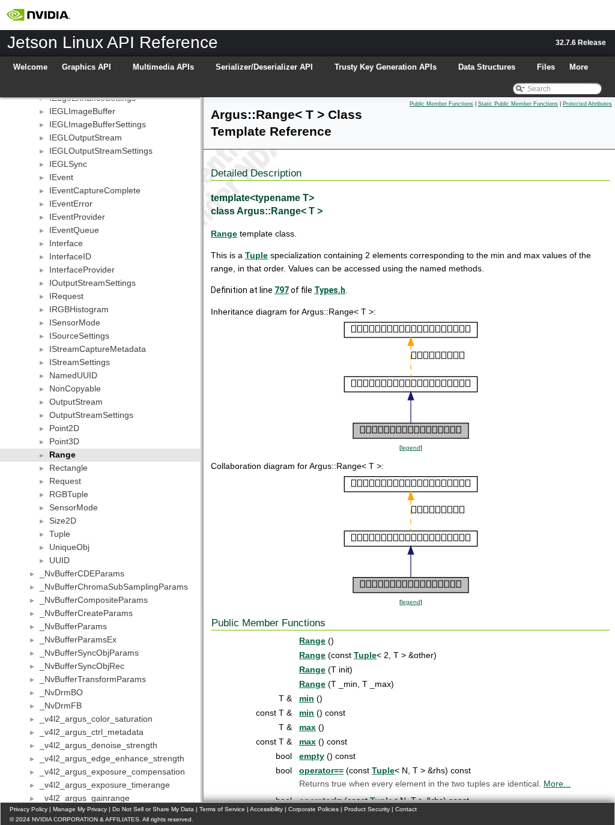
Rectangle (68, 468)
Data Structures (486, 66)
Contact (406, 809)
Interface (66, 243)
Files (546, 66)
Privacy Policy (28, 809)
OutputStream (76, 401)
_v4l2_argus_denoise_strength (98, 745)
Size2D (62, 520)
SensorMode (73, 507)
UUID (59, 560)
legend (410, 447)
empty (311, 756)
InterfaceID (70, 256)
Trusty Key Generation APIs (386, 66)
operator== (321, 770)
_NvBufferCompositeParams (94, 600)
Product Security (367, 809)
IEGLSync (68, 164)
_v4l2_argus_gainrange (85, 798)
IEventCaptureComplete (95, 190)
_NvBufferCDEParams (82, 573)
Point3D (64, 441)
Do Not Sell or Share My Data (153, 809)
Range (62, 454)
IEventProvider (77, 217)
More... (557, 783)
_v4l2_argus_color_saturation (96, 719)
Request (65, 481)
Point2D (64, 428)
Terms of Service (222, 809)
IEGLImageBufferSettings (97, 124)
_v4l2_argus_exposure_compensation (112, 771)
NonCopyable (75, 388)
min (306, 698)
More (578, 66)
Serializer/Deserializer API (264, 66)
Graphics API (86, 66)
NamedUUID (73, 375)
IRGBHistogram (79, 309)
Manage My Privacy (80, 809)
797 (281, 290)
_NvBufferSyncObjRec (82, 666)
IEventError (70, 203)
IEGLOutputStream (85, 137)
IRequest (66, 296)
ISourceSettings (79, 335)
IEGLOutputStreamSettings (101, 151)
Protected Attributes (587, 104)
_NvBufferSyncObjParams (89, 652)
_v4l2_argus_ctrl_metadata (92, 732)
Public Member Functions (441, 104)
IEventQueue (74, 230)
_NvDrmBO (61, 692)
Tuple (59, 534)
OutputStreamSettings (91, 415)
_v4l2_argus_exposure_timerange (105, 785)
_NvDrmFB (61, 705)
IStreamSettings (79, 362)
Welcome (30, 66)
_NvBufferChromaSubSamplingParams (114, 586)
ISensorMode (74, 322)
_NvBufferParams (73, 626)
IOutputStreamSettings (92, 283)
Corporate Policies (313, 809)
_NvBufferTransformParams (93, 679)
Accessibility (266, 809)
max (307, 727)
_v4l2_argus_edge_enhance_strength (112, 758)
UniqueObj (69, 547)
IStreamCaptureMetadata (97, 349)
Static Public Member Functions (518, 104)
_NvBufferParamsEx (78, 639)
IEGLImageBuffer (82, 111)
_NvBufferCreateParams (86, 613)
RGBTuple (68, 494)
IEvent (61, 177)
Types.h (329, 290)
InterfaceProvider (82, 269)
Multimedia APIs (163, 66)
